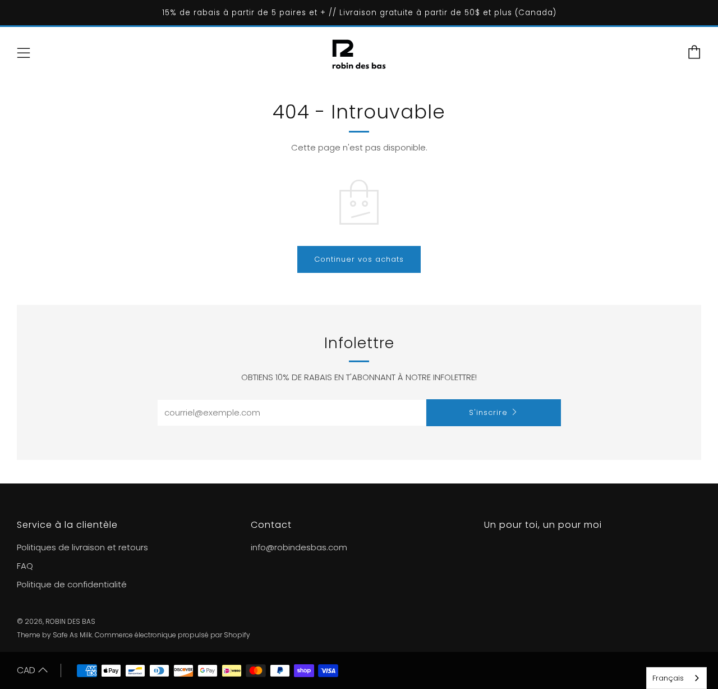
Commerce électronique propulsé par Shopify (172, 635)
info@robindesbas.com (299, 547)
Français (668, 678)
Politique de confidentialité (72, 584)
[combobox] (676, 678)
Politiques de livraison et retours (82, 547)
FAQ (25, 566)
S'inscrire (488, 412)
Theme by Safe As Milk (54, 635)
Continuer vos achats (359, 259)
